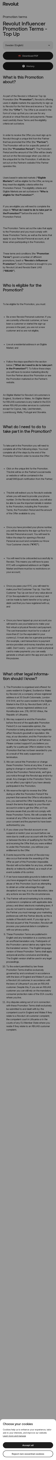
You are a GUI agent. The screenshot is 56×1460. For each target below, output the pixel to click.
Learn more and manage (14, 1436)
